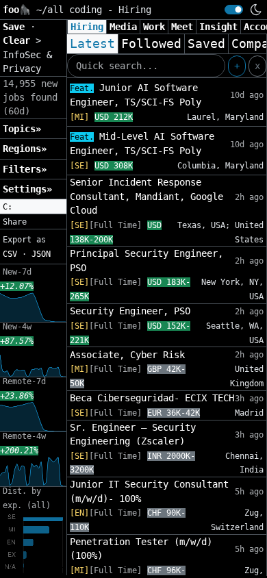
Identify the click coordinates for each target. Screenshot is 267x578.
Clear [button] (19, 40)
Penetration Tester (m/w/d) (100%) (141, 548)
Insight (218, 26)
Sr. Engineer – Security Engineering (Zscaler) (133, 434)
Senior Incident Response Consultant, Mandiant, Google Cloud (146, 196)
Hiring (87, 26)
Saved (206, 44)
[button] (33, 206)
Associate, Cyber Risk (127, 354)
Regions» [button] (25, 148)
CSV (10, 254)
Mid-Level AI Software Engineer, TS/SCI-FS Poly (142, 143)
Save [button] (16, 26)
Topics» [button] (22, 128)
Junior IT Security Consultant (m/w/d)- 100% (149, 491)
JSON (41, 254)
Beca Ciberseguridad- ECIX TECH (152, 397)
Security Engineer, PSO (130, 310)
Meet (182, 26)
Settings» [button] (27, 189)
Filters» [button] (25, 169)
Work (154, 26)
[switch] (234, 9)
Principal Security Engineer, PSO (146, 260)
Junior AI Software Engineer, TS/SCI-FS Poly (135, 95)
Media (123, 26)
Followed (151, 44)
